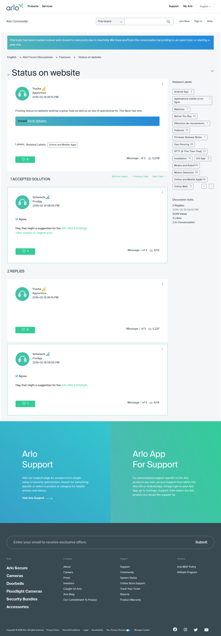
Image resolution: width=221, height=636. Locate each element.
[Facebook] (175, 629)
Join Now (184, 21)
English (12, 57)
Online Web (181, 186)
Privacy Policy (52, 630)
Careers (68, 572)
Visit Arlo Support (33, 498)
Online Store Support (132, 583)
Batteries (179, 109)
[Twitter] (196, 629)
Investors (68, 583)
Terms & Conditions (71, 630)
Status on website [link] (89, 57)
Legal (85, 630)
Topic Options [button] (212, 72)
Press (66, 578)
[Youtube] (206, 629)
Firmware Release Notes (188, 137)
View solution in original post (34, 232)
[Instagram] (185, 629)
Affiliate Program (187, 572)
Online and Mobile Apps (62, 145)
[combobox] (149, 21)
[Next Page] (211, 186)
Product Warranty (130, 600)
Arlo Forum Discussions (38, 57)
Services (47, 6)
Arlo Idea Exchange (74, 228)
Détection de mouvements (189, 123)
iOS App (200, 158)
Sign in (198, 21)
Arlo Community (17, 21)
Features (65, 57)
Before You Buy (183, 116)
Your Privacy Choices (115, 630)
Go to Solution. (37, 121)
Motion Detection (184, 172)
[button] (162, 83)
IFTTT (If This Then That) (188, 151)
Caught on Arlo (72, 589)
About (67, 567)
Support (173, 6)
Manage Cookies (141, 630)
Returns (124, 594)
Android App (181, 92)
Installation (180, 158)
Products (33, 6)
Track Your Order (130, 589)
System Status (128, 578)
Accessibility (97, 630)
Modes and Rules (184, 165)
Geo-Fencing (181, 144)
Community (127, 572)
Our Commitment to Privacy (80, 600)
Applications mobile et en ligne (188, 100)
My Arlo (187, 6)
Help (209, 21)
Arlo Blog (68, 594)
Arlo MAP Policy (186, 567)
